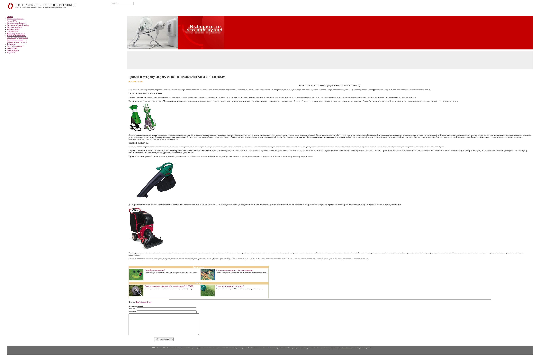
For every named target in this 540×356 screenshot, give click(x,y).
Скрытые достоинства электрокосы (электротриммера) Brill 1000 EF (169, 286)
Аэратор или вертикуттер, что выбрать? (230, 286)
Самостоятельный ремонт (16, 23)
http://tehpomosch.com (143, 302)
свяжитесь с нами (347, 348)
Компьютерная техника (15, 34)
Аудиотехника (12, 48)
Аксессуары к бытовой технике (18, 25)
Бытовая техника (13, 50)
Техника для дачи (13, 29)
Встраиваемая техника (15, 40)
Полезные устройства (14, 27)
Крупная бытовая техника (16, 42)
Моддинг (10, 53)
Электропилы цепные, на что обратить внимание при (234, 270)
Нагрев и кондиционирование (17, 38)
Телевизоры (11, 44)
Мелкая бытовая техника (16, 36)
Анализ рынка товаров (15, 19)
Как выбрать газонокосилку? (155, 270)
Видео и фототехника (14, 46)
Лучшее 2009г (12, 21)
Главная (10, 17)
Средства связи (12, 31)
